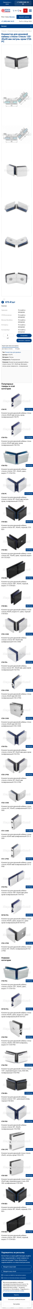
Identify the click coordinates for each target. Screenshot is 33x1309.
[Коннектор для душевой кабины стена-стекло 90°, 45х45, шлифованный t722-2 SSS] (16, 799)
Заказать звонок (24, 17)
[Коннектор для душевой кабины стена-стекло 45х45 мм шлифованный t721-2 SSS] (16, 827)
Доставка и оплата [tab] (7, 348)
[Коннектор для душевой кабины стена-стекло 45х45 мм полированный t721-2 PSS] (16, 855)
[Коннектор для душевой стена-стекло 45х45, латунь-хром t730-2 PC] (16, 1144)
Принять (16, 1295)
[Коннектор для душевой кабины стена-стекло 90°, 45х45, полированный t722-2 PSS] (16, 939)
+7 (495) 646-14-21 (23, 3)
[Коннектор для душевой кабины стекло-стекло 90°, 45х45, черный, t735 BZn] (16, 518)
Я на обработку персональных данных (14, 1275)
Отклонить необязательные (16, 1299)
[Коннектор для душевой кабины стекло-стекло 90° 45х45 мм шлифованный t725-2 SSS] (16, 630)
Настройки (16, 1304)
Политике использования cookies (14, 1291)
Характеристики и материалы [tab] (10, 345)
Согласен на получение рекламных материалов (14, 1278)
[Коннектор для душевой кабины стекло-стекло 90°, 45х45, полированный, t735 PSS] (16, 1117)
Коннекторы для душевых (13, 352)
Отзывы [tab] (17, 348)
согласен (6, 1275)
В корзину (24, 335)
